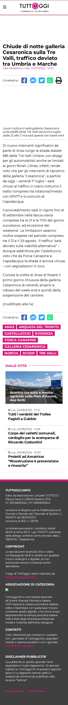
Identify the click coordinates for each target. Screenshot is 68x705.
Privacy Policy (14, 691)
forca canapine (20, 340)
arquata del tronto (39, 327)
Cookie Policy (37, 691)
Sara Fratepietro (13, 68)
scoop (29, 353)
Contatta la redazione (19, 646)
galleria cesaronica (25, 347)
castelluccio (18, 334)
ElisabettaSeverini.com (20, 577)
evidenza (44, 334)
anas (9, 327)
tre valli (47, 353)
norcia (11, 353)
